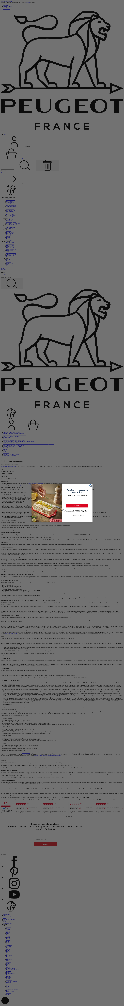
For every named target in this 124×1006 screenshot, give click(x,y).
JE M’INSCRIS (77, 505)
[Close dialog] (90, 485)
